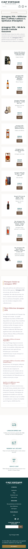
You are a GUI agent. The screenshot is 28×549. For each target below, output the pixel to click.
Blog (14, 492)
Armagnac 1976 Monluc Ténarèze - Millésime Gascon (19, 127)
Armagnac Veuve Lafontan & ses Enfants (19, 228)
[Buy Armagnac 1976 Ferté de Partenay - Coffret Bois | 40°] (8, 109)
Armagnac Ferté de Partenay (19, 106)
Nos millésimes (14, 506)
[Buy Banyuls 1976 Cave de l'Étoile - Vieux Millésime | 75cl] (8, 205)
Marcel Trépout (19, 82)
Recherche (14, 490)
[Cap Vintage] (14, 3)
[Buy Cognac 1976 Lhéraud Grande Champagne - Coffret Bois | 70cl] (8, 60)
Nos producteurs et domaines (14, 504)
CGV (14, 515)
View (19, 67)
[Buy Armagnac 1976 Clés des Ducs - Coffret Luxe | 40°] (8, 181)
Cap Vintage (12, 535)
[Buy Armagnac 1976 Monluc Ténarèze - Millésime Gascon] (8, 134)
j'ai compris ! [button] (14, 546)
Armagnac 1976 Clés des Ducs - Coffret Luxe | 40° (19, 174)
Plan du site (14, 497)
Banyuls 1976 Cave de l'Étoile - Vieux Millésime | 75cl (19, 197)
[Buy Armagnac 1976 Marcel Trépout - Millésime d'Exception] (8, 84)
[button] (19, 6)
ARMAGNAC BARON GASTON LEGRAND (19, 254)
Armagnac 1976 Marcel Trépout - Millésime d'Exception (19, 77)
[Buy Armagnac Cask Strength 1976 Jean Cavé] (8, 157)
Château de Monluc (19, 130)
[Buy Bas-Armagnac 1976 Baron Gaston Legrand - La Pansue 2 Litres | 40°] (8, 257)
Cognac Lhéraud (19, 57)
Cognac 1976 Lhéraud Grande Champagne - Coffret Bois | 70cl (19, 53)
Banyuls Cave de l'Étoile (19, 201)
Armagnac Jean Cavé (19, 154)
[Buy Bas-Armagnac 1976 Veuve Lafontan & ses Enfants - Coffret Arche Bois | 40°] (8, 231)
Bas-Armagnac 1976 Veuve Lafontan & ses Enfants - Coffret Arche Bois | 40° (19, 223)
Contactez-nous (14, 495)
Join (21, 526)
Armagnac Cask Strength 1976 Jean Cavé (19, 150)
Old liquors (14, 508)
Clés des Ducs (19, 177)
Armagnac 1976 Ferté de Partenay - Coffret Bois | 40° (19, 102)
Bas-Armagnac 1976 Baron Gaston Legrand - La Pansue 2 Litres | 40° (19, 250)
